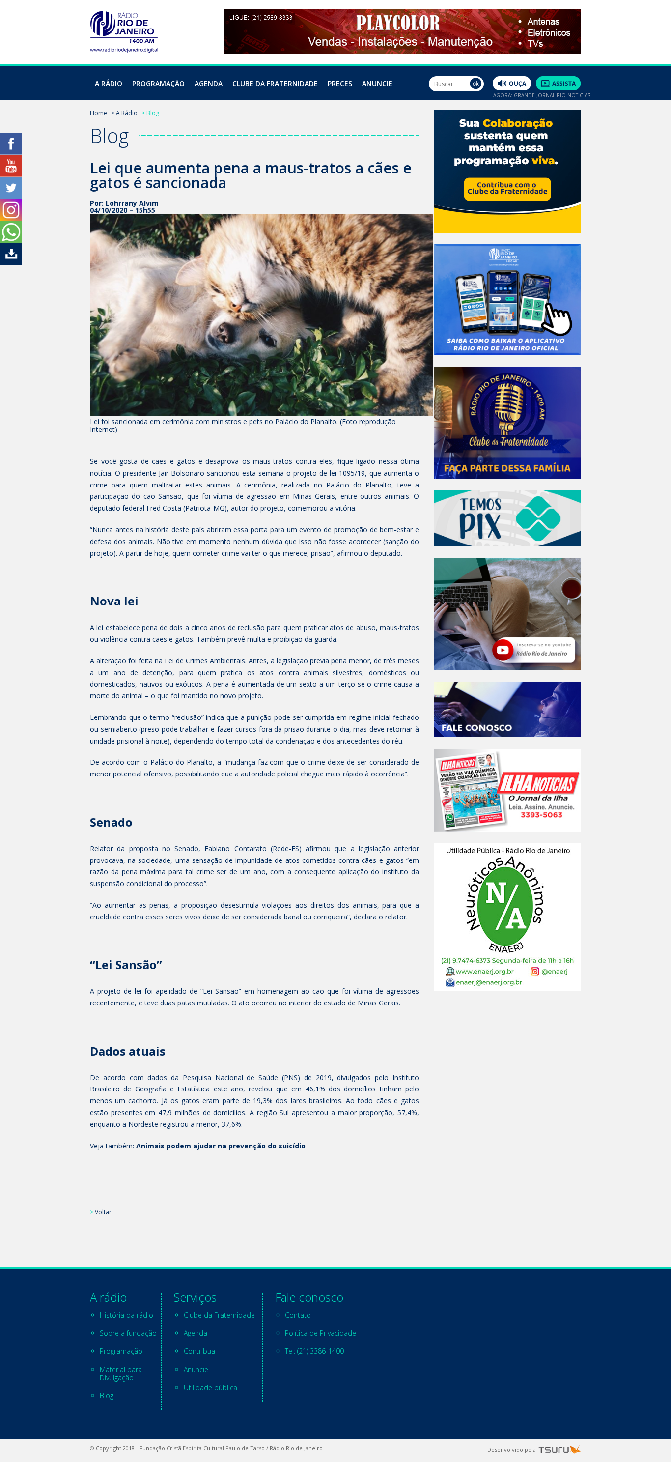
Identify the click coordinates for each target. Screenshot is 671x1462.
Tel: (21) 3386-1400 (314, 1351)
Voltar (103, 1212)
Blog (106, 1395)
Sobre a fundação (128, 1333)
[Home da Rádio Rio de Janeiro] (124, 50)
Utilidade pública (210, 1387)
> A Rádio (124, 113)
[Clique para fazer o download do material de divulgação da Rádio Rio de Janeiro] (11, 262)
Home (98, 113)
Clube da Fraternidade (275, 83)
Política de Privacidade (320, 1333)
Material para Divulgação (121, 1373)
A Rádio (108, 83)
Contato (298, 1314)
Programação (158, 83)
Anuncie (377, 83)
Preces (340, 83)
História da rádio (126, 1314)
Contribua (199, 1351)
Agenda (209, 83)
